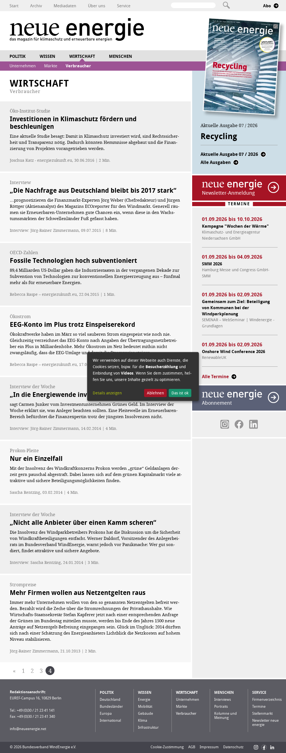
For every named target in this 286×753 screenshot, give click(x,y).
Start (13, 5)
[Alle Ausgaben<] (236, 164)
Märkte (50, 65)
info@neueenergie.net (28, 729)
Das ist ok (180, 392)
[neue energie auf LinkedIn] (253, 424)
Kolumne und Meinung (225, 715)
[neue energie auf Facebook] (239, 424)
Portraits (221, 706)
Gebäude (145, 713)
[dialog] (143, 376)
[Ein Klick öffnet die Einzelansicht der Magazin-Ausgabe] (244, 69)
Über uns (96, 5)
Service (123, 5)
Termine (259, 706)
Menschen (120, 56)
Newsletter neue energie (265, 722)
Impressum (209, 747)
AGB (191, 747)
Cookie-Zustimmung (167, 747)
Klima (142, 720)
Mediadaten (65, 5)
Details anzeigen (107, 392)
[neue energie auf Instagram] (224, 424)
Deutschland (110, 699)
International (110, 720)
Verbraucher (78, 65)
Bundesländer (111, 706)
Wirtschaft (82, 56)
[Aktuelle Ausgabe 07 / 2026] (263, 156)
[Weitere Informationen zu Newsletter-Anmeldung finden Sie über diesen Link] (273, 187)
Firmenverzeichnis (267, 699)
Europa (106, 713)
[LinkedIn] (272, 747)
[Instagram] (256, 747)
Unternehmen (22, 65)
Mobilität (145, 706)
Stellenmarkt (262, 713)
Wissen (47, 56)
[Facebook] (264, 747)
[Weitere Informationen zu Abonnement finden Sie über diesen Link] (273, 397)
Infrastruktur (148, 727)
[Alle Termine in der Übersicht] (234, 378)
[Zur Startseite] (77, 30)
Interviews (222, 699)
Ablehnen (155, 392)
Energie (144, 699)
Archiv (36, 5)
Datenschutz (233, 747)
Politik (17, 56)
